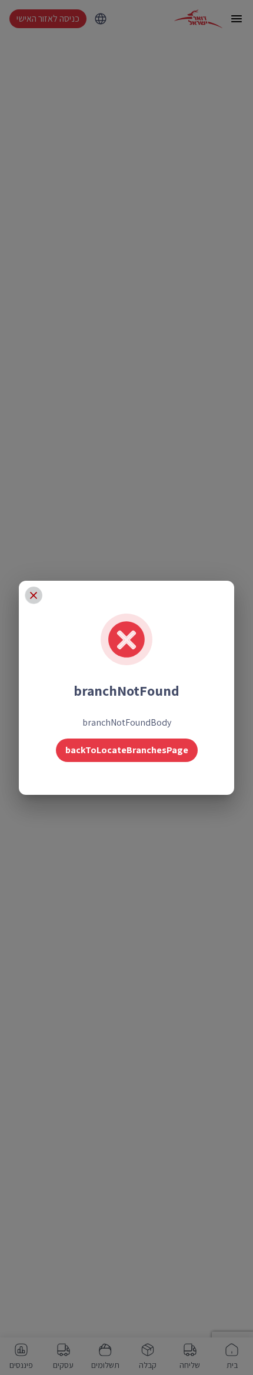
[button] (33, 595)
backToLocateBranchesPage (126, 750)
